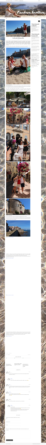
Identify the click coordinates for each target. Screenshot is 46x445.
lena (9, 384)
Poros (31, 64)
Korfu (31, 58)
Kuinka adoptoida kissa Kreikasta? (35, 29)
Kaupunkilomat (38, 57)
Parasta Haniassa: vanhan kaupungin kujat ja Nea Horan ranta (35, 38)
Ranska (38, 64)
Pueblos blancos (34, 64)
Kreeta (38, 58)
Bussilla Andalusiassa (35, 54)
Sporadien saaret (33, 66)
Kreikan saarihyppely (35, 60)
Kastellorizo (35, 57)
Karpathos (32, 57)
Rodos (36, 65)
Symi (35, 66)
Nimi (6, 418)
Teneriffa (37, 66)
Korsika (33, 58)
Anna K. (9, 354)
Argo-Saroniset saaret (37, 53)
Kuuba (37, 61)
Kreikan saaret (34, 59)
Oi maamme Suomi (33, 63)
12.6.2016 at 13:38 (10, 385)
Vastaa (29, 378)
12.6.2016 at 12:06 (10, 372)
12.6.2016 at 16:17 (10, 392)
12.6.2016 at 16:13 (12, 379)
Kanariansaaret (37, 56)
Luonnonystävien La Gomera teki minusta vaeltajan (25, 365)
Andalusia (33, 53)
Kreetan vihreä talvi (33, 28)
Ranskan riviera (33, 65)
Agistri (31, 53)
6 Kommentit (29, 354)
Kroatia (35, 61)
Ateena (32, 54)
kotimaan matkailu (35, 58)
